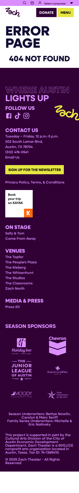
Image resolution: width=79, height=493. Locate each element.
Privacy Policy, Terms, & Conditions (35, 182)
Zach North (15, 288)
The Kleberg (15, 267)
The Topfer (14, 256)
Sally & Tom (14, 233)
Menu (66, 12)
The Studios (15, 277)
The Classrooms (19, 283)
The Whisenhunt (19, 272)
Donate (46, 12)
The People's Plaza (21, 262)
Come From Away (20, 238)
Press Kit (12, 306)
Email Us (12, 157)
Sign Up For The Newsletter (34, 169)
